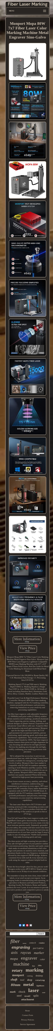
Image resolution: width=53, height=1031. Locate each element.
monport (18, 975)
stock (43, 992)
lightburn (40, 986)
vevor (24, 943)
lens (33, 966)
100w (40, 966)
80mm (15, 985)
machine (21, 964)
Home (27, 1011)
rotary (17, 970)
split (36, 995)
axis (14, 952)
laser (33, 990)
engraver (29, 958)
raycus (26, 952)
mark (13, 991)
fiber (15, 941)
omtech (32, 943)
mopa (14, 959)
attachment (27, 999)
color (42, 959)
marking (34, 970)
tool (22, 980)
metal (28, 984)
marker (39, 953)
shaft (14, 979)
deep (29, 980)
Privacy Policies (27, 1020)
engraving (21, 947)
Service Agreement (27, 1024)
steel (19, 995)
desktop (39, 975)
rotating (40, 980)
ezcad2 (27, 996)
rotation (42, 943)
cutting (30, 976)
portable (38, 948)
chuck (22, 991)
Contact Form (27, 1015)
